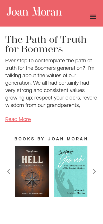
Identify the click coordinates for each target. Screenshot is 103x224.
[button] (8, 171)
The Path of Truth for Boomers (46, 44)
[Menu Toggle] (93, 16)
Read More (18, 118)
